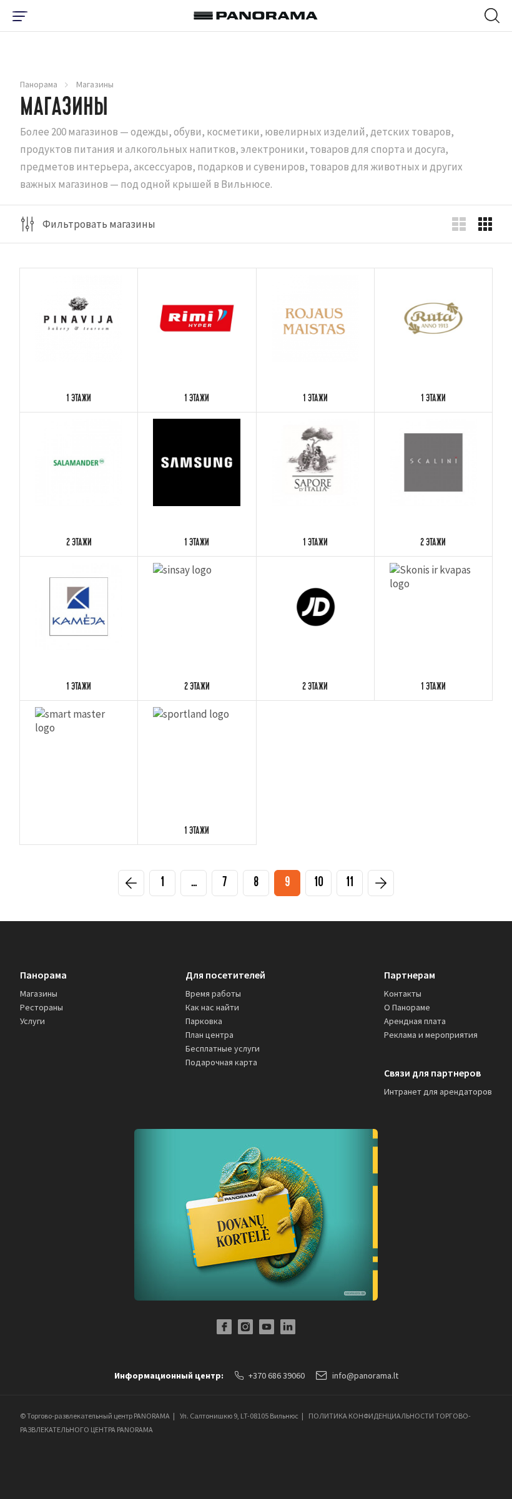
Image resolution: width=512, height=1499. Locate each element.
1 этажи (78, 399)
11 (349, 884)
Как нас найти (212, 1007)
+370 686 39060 (277, 1375)
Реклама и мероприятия (431, 1034)
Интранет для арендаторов (438, 1091)
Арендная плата (415, 1021)
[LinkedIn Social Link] (287, 1326)
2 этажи (79, 544)
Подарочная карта (221, 1062)
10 (318, 884)
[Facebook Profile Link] (224, 1326)
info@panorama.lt (365, 1375)
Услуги (32, 1021)
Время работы (213, 993)
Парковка (203, 1021)
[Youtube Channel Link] (266, 1326)
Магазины (38, 993)
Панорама (38, 84)
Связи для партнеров (432, 1073)
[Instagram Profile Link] (245, 1326)
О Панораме (407, 1007)
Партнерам (409, 975)
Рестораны (41, 1007)
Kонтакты (402, 993)
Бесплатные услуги (222, 1048)
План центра (209, 1034)
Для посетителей (225, 975)
